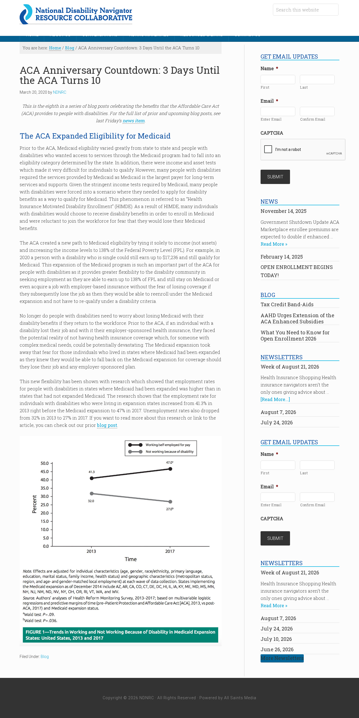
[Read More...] (275, 399)
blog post (107, 425)
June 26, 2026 (277, 649)
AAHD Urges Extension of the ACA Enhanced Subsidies (297, 318)
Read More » (274, 244)
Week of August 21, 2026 (290, 366)
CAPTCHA (272, 133)
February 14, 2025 (282, 256)
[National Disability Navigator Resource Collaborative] (76, 21)
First (265, 87)
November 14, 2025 (284, 211)
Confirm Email (313, 119)
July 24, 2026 (277, 422)
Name (269, 68)
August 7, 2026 (278, 412)
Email (269, 101)
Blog (45, 656)
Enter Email (271, 119)
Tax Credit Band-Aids (287, 304)
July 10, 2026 (276, 639)
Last (304, 87)
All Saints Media (240, 698)
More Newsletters (282, 658)
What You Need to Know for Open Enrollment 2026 (295, 335)
